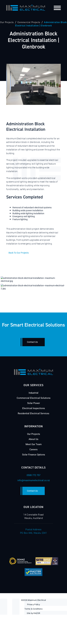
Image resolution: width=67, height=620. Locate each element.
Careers (33, 449)
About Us (33, 439)
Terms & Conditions (33, 608)
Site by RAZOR (33, 613)
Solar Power (33, 403)
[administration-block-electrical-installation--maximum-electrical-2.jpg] (33, 287)
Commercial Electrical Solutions (33, 397)
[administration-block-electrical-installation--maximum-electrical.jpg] (33, 279)
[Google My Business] (46, 544)
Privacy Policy (33, 604)
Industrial (33, 392)
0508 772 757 (33, 475)
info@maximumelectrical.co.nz (33, 480)
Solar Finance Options (33, 454)
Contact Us (32, 341)
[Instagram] (29, 544)
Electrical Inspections (33, 408)
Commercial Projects (28, 22)
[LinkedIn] (38, 544)
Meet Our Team (34, 444)
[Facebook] (21, 544)
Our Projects (7, 22)
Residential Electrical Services (33, 413)
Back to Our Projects (19, 252)
